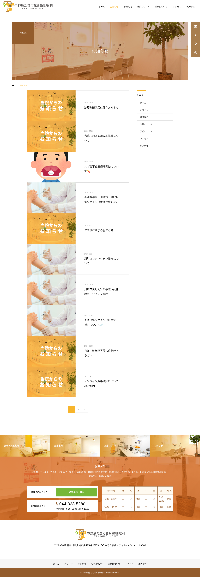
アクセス (177, 6)
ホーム (102, 6)
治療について (161, 6)
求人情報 (190, 6)
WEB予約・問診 (76, 492)
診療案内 (128, 6)
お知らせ (114, 6)
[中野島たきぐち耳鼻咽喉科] (27, 6)
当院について (143, 6)
